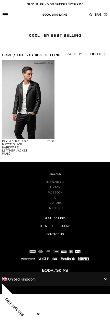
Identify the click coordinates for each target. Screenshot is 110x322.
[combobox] (55, 279)
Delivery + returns (55, 226)
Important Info (55, 217)
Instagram (55, 182)
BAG (101, 14)
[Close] (37, 313)
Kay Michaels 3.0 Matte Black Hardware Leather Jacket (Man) (15, 147)
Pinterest (55, 207)
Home (7, 55)
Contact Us (55, 234)
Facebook (55, 192)
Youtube (55, 202)
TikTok (55, 187)
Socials (55, 173)
